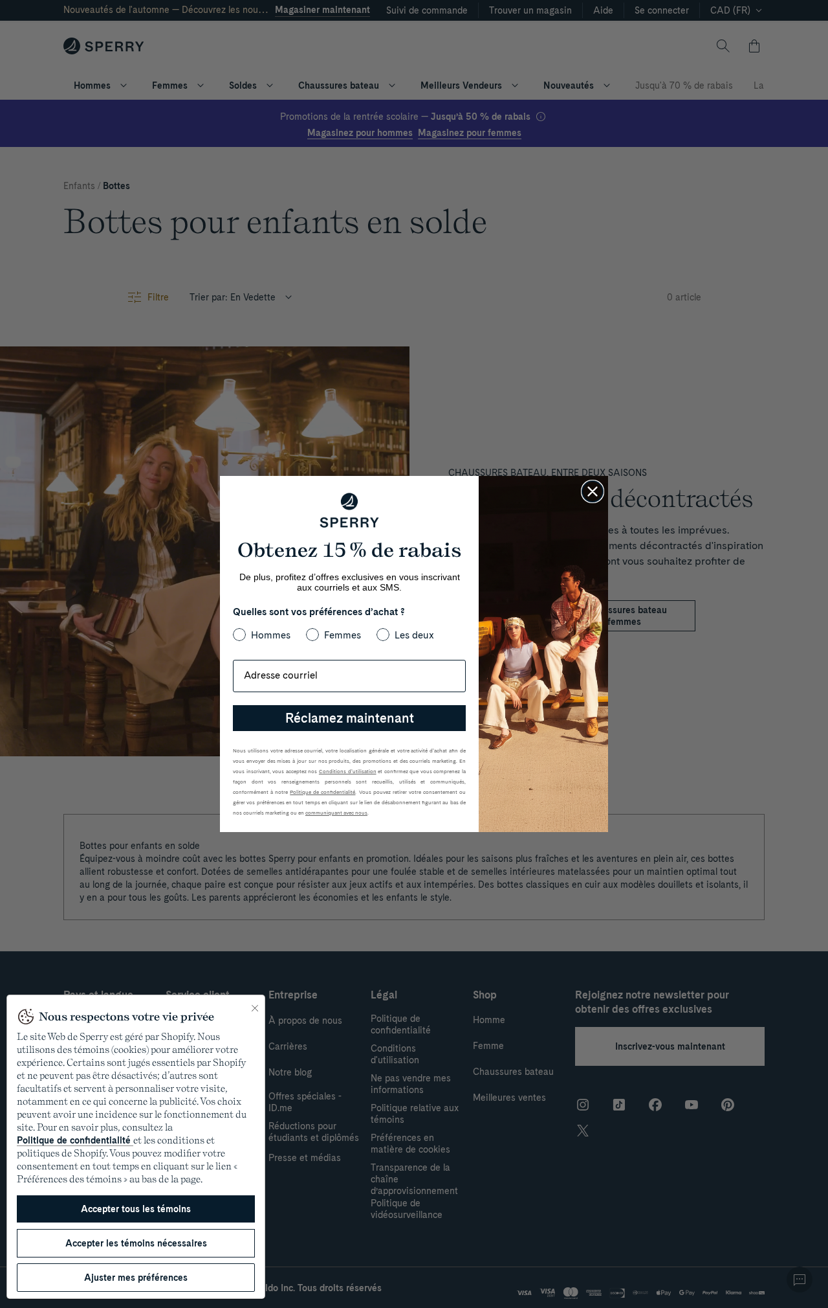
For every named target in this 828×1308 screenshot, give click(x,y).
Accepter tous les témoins (136, 1209)
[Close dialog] (592, 491)
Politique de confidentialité (75, 1140)
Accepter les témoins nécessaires (136, 1243)
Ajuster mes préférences (136, 1277)
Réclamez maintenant (349, 718)
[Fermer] (255, 1008)
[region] (135, 1147)
